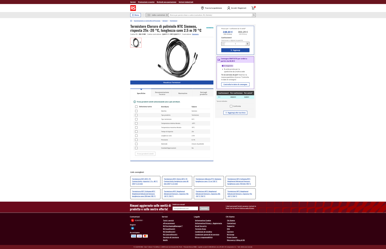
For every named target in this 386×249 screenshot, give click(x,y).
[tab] (140, 93)
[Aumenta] (247, 44)
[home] (131, 20)
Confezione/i (226, 38)
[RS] (133, 8)
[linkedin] (132, 228)
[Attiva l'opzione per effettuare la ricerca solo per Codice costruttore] (167, 15)
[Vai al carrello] (253, 8)
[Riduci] (223, 44)
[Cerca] (254, 15)
